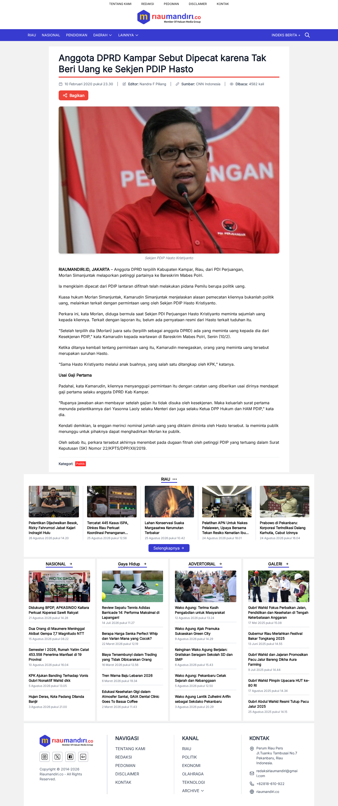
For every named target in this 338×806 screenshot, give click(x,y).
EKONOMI (191, 765)
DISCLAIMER (198, 2)
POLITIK (189, 757)
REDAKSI (147, 2)
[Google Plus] (83, 757)
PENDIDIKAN (76, 35)
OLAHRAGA (193, 773)
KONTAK (223, 2)
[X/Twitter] (57, 757)
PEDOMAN (171, 2)
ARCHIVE (190, 790)
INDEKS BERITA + (286, 35)
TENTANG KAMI (120, 2)
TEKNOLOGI (193, 782)
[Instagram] (44, 757)
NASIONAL (51, 35)
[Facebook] (70, 757)
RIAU (32, 35)
